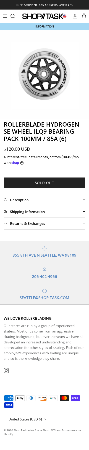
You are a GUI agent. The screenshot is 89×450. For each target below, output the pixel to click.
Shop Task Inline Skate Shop (31, 430)
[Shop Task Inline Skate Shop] (44, 16)
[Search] (15, 16)
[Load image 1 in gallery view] (44, 74)
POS (53, 430)
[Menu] (5, 16)
